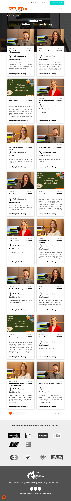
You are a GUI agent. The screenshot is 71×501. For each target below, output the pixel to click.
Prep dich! (42, 337)
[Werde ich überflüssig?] (50, 370)
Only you (41, 289)
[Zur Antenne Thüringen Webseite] (43, 435)
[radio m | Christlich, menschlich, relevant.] (18, 9)
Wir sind (26, 3)
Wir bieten (34, 3)
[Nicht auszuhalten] (50, 37)
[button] (60, 9)
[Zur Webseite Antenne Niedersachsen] (57, 457)
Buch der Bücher (44, 147)
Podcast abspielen (19, 56)
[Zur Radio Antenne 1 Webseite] (43, 457)
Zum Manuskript (14, 59)
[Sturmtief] (20, 180)
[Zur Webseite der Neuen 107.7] (14, 444)
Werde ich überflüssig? (46, 383)
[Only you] (50, 275)
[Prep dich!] (50, 323)
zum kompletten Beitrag (17, 74)
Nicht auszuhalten (45, 51)
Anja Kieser (41, 48)
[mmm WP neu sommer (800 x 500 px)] (20, 87)
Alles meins (42, 194)
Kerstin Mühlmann (43, 98)
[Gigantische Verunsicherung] (20, 37)
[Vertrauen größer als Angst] (20, 134)
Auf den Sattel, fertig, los (17, 289)
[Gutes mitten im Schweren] (50, 227)
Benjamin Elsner (13, 48)
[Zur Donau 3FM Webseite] (14, 457)
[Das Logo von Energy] (28, 457)
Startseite (10, 15)
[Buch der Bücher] (50, 134)
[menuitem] (60, 9)
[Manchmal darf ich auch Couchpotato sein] (20, 370)
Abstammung (13, 337)
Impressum (37, 493)
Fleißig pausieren (14, 241)
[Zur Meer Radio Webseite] (28, 444)
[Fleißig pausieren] (20, 227)
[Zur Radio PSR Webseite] (57, 435)
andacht (30, 50)
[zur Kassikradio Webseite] (14, 435)
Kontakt (42, 3)
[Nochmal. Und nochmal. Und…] (50, 87)
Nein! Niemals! (14, 100)
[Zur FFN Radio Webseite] (28, 435)
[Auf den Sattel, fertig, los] (20, 275)
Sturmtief (12, 194)
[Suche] (47, 3)
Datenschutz (47, 493)
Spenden (23, 493)
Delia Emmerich (13, 145)
